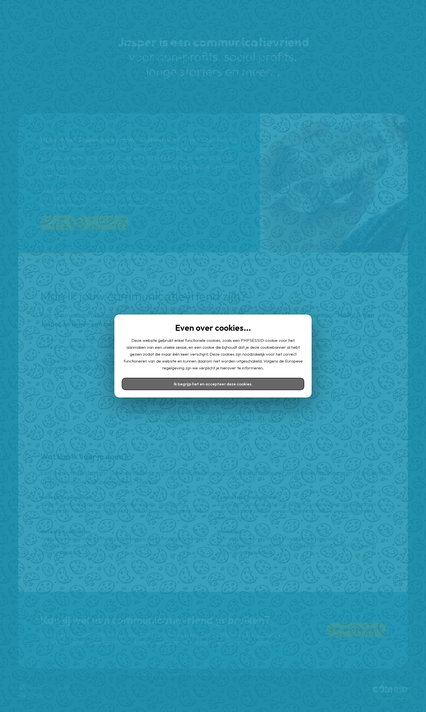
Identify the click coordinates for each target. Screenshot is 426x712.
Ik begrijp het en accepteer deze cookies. (213, 383)
